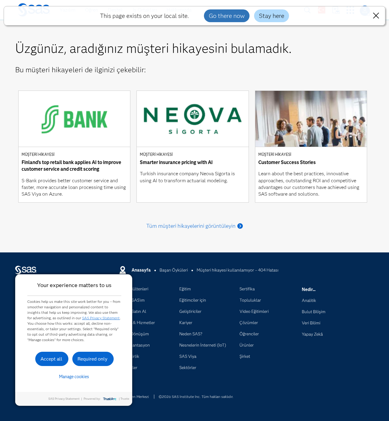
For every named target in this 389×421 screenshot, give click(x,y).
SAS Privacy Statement (101, 318)
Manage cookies (74, 376)
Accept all (51, 359)
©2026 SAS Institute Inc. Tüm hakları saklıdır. (196, 396)
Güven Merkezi (137, 396)
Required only (92, 359)
